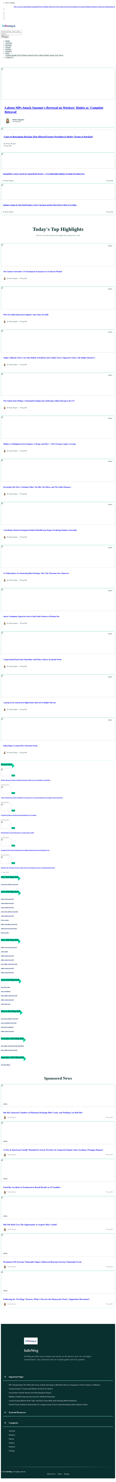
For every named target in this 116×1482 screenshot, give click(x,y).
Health (14, 55)
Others (41, 55)
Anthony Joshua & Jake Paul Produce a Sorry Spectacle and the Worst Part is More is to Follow (40, 205)
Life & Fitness (22, 55)
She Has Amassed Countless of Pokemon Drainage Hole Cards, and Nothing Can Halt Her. (25, 780)
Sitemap (66, 1474)
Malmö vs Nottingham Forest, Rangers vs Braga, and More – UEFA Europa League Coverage (39, 444)
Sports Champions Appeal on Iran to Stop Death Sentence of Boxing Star (31, 616)
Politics (47, 55)
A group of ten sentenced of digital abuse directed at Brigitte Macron (29, 703)
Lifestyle (31, 55)
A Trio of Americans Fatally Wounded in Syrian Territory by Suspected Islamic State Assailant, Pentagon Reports (32, 797)
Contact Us (9, 57)
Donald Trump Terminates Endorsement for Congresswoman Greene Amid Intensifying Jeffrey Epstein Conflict (48, 1404)
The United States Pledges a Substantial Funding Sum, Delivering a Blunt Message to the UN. (39, 401)
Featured (8, 51)
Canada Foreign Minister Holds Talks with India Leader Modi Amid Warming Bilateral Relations (43, 1401)
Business (8, 45)
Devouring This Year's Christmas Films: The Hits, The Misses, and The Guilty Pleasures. (37, 487)
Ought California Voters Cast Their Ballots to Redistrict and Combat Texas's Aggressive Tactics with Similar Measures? (49, 358)
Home (7, 41)
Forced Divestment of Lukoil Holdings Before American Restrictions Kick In (83, 7)
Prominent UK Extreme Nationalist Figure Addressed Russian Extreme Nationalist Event (25, 850)
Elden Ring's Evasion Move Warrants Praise (20, 746)
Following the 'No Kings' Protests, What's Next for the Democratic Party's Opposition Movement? (28, 867)
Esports (8, 47)
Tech (57, 55)
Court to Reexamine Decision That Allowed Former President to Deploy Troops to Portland (48, 136)
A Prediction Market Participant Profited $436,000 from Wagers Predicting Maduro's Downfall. (40, 530)
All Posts (8, 43)
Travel (61, 55)
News (36, 55)
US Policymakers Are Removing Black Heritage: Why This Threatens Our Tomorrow (36, 573)
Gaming (8, 55)
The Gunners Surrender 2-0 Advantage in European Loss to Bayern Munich (32, 272)
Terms (60, 1474)
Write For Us (51, 1474)
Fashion (8, 49)
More (7, 53)
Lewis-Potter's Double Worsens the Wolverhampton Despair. (30, 1393)
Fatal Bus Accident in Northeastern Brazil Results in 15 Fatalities (18, 815)
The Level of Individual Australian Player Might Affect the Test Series (30, 7)
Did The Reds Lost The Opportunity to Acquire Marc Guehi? (17, 832)
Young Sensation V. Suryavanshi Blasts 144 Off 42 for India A (31, 1389)
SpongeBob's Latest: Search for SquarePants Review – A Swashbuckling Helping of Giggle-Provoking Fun (44, 174)
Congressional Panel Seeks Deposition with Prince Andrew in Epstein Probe (32, 659)
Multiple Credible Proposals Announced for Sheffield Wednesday (32, 1397)
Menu (6, 37)
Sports (52, 55)
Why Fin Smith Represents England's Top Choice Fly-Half (25, 315)
